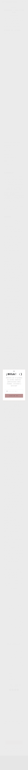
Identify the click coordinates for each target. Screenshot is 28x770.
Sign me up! (14, 395)
